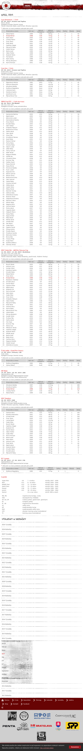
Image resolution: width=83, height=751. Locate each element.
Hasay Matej (9, 214)
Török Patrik (9, 43)
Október (4, 674)
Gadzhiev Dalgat (11, 45)
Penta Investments (8, 726)
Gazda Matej (10, 181)
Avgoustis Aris (10, 171)
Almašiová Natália (11, 86)
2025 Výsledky (7, 534)
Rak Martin (9, 223)
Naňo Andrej (10, 59)
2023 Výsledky (7, 553)
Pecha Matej (9, 143)
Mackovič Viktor (11, 200)
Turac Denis (9, 41)
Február (4, 647)
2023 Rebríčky (6, 558)
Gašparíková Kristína (12, 198)
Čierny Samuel (10, 150)
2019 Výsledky (7, 591)
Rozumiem (75, 747)
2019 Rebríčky (6, 596)
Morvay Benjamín (11, 60)
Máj (3, 657)
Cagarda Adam (10, 210)
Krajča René (9, 240)
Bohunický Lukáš (11, 118)
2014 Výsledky (7, 638)
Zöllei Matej (9, 148)
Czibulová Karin (10, 90)
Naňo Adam (9, 37)
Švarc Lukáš (10, 170)
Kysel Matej (9, 139)
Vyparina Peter (10, 285)
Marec (3, 650)
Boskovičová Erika (11, 177)
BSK (42, 716)
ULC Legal (66, 716)
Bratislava (41, 726)
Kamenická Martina (12, 114)
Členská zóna (38, 6)
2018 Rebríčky (6, 605)
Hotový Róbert (10, 365)
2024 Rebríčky (6, 548)
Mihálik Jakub (10, 333)
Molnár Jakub (10, 219)
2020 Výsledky (7, 581)
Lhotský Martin (10, 39)
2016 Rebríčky (6, 624)
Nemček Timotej (11, 191)
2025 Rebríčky (6, 539)
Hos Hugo (9, 322)
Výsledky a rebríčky (14, 519)
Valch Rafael (9, 125)
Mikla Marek (9, 217)
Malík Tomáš (9, 152)
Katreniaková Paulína (12, 120)
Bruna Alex (9, 237)
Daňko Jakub (10, 131)
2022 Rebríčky (6, 567)
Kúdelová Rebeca (11, 242)
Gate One (41, 736)
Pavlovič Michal (10, 141)
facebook (26, 704)
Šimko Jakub (10, 208)
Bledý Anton (10, 337)
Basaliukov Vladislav (12, 280)
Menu (27, 6)
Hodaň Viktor (10, 187)
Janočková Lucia (11, 94)
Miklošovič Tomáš (11, 327)
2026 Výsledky (7, 524)
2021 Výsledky (7, 572)
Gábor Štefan (10, 53)
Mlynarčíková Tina (11, 96)
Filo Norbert (9, 57)
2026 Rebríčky (6, 529)
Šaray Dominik (10, 164)
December (5, 681)
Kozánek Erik (10, 289)
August (4, 667)
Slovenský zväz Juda (24, 716)
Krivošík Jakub (10, 281)
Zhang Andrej (10, 229)
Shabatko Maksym (11, 127)
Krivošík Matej (10, 124)
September (5, 671)
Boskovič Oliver (10, 196)
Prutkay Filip (10, 318)
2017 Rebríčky (6, 615)
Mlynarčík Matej (11, 47)
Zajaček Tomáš (10, 227)
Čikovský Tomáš (11, 244)
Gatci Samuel (10, 179)
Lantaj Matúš (10, 420)
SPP (72, 726)
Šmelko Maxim (10, 231)
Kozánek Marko (10, 55)
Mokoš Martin (10, 34)
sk (76, 5)
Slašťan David (10, 162)
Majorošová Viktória (12, 82)
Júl (2, 664)
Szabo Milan (9, 295)
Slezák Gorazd (10, 343)
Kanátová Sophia (11, 92)
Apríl (3, 653)
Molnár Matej (10, 202)
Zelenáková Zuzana (12, 194)
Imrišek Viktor (10, 268)
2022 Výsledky (7, 562)
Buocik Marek (10, 264)
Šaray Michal (10, 166)
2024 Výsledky (7, 543)
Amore (23, 726)
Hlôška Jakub (10, 185)
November (5, 677)
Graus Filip (9, 135)
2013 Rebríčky (6, 695)
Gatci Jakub (9, 133)
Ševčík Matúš (10, 283)
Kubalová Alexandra (12, 414)
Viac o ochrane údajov (47, 748)
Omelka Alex (10, 221)
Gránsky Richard (11, 183)
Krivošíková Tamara (12, 137)
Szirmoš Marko (10, 206)
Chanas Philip (10, 239)
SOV (58, 726)
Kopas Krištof (10, 216)
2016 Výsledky (7, 619)
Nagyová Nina (10, 204)
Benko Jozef (9, 51)
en (80, 5)
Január (4, 643)
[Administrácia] (2, 707)
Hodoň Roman (10, 49)
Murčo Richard (10, 62)
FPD (12, 716)
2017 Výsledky (7, 610)
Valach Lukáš (10, 147)
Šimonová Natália (11, 168)
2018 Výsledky (7, 600)
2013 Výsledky (7, 691)
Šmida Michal (10, 36)
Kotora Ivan (9, 326)
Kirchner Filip (10, 160)
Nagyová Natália (11, 154)
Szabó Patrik (10, 225)
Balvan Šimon (10, 175)
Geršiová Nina (10, 306)
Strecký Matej (10, 145)
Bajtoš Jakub (10, 116)
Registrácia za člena (53, 6)
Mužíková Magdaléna (12, 88)
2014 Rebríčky (6, 686)
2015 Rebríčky (6, 633)
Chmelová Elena (11, 158)
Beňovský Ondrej (11, 235)
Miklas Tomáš (10, 189)
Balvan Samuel (10, 173)
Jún (3, 660)
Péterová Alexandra (12, 84)
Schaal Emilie (10, 416)
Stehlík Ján (9, 156)
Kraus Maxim (10, 122)
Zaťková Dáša (10, 193)
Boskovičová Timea (12, 129)
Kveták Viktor (10, 316)
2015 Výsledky (7, 629)
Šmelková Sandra (11, 233)
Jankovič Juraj (10, 266)
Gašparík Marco (10, 212)
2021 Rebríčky (6, 577)
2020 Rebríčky (6, 586)
